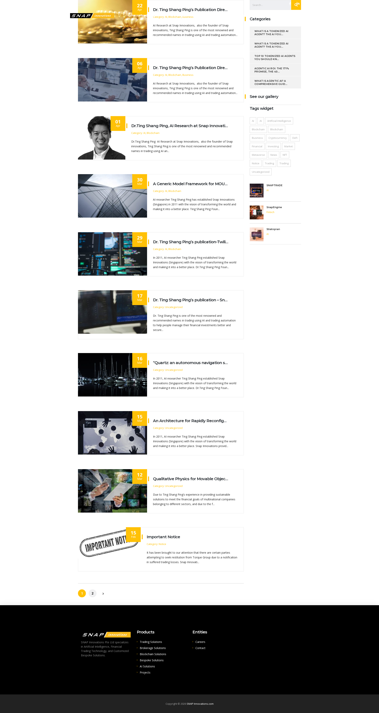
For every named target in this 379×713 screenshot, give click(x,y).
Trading (269, 163)
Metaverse (258, 155)
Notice (255, 163)
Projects (145, 672)
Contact (200, 648)
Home (131, 15)
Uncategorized (260, 172)
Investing (273, 146)
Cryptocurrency (277, 138)
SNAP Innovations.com (200, 703)
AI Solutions (280, 15)
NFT (285, 155)
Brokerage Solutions (186, 15)
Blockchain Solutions (220, 15)
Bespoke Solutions (253, 15)
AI (253, 121)
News (273, 155)
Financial (257, 146)
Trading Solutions (153, 15)
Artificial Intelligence (279, 121)
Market (288, 146)
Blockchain (258, 129)
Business (257, 138)
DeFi (294, 138)
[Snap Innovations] (92, 15)
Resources (302, 15)
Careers (200, 642)
